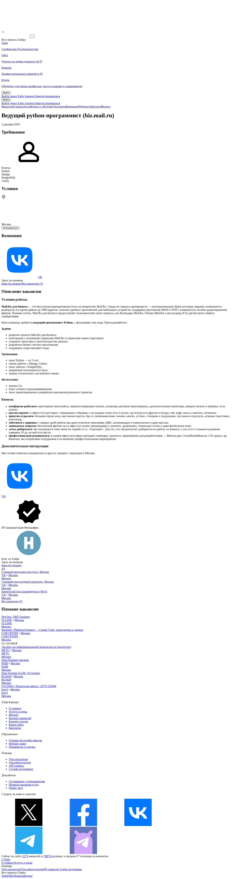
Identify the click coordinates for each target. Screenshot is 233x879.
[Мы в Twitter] (28, 825)
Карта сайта (16, 724)
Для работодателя (20, 762)
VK (40, 277)
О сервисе (15, 708)
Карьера (19, 875)
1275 (25, 856)
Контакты (15, 728)
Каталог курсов (18, 721)
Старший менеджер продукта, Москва (25, 571)
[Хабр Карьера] (15, 36)
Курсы (28, 875)
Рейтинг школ (17, 743)
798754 (48, 856)
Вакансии (7, 106)
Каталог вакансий (20, 718)
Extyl (4, 689)
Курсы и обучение (42, 106)
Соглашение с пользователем (27, 781)
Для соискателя (18, 759)
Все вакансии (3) (32, 283)
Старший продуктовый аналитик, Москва (27, 581)
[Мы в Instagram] (192, 825)
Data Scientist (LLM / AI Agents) (20, 673)
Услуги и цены (18, 711)
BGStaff (6, 676)
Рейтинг (84, 106)
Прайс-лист (16, 787)
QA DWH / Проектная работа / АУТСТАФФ (28, 686)
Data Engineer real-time (15, 660)
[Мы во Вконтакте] (138, 825)
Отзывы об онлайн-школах (25, 740)
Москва (13, 575)
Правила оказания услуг (24, 784)
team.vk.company (11, 283)
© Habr (5, 859)
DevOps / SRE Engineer (15, 616)
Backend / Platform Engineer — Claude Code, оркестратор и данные (42, 629)
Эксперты (59, 106)
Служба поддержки (21, 769)
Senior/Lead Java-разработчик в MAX (24, 591)
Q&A (11, 875)
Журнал (105, 106)
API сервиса (16, 765)
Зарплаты (95, 106)
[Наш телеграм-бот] (83, 852)
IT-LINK (6, 620)
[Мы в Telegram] (28, 852)
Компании (72, 106)
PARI (4, 663)
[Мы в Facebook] (83, 825)
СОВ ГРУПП (9, 633)
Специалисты (22, 106)
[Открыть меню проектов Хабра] (2, 32)
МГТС (5, 650)
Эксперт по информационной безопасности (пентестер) (36, 646)
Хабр (4, 875)
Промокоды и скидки (22, 746)
